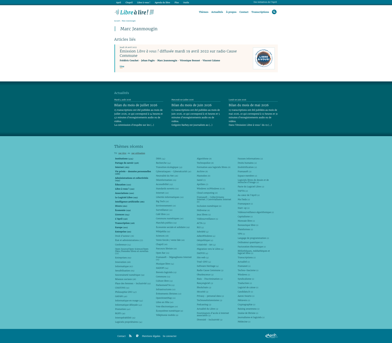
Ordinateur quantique (250, 242)
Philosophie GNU (126, 292)
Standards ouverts (167, 188)
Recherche (163, 162)
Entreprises (123, 257)
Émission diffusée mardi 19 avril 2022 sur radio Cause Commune (178, 53)
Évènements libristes (168, 293)
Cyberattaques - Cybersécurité (173, 171)
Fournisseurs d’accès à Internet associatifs (213, 314)
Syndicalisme (246, 278)
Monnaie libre (246, 220)
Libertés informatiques (169, 197)
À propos (231, 12)
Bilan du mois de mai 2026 (249, 105)
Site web (203, 257)
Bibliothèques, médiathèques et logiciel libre (254, 252)
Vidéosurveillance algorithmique (256, 212)
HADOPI (162, 268)
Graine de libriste (248, 313)
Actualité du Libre (207, 308)
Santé (201, 180)
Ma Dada (244, 199)
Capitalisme (245, 216)
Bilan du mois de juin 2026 (192, 105)
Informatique (124, 266)
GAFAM (121, 296)
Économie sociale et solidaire (173, 227)
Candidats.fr (245, 291)
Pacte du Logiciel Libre (251, 186)
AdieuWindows (206, 236)
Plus (177, 2)
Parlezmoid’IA (165, 285)
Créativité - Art (206, 244)
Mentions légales (151, 336)
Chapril (161, 244)
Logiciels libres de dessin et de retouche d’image (253, 181)
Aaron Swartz (246, 296)
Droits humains (247, 162)
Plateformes (245, 229)
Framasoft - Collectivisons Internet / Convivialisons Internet (214, 199)
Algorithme (204, 158)
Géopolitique (205, 240)
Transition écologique (169, 167)
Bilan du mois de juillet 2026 (135, 105)
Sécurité (202, 291)
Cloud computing (207, 192)
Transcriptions (260, 12)
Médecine (244, 321)
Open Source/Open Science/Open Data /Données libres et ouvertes (131, 251)
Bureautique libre (248, 225)
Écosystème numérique (169, 310)
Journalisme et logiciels (251, 317)
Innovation (123, 262)
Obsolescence (205, 274)
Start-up (243, 208)
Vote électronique (167, 306)
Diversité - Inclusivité (209, 319)
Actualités (217, 12)
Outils (186, 2)
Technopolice (205, 162)
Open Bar (162, 252)
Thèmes (203, 12)
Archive (202, 171)
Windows (244, 274)
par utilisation (138, 153)
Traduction (245, 283)
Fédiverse (203, 210)
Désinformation (166, 180)
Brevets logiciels (166, 272)
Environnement (166, 205)
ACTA (201, 223)
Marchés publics (166, 222)
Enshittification (247, 167)
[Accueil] (134, 12)
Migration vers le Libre (210, 249)
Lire (122, 66)
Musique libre (165, 263)
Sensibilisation (124, 270)
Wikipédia (163, 231)
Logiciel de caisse (248, 287)
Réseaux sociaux (125, 279)
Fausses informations (250, 158)
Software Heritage (208, 266)
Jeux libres (204, 214)
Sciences (162, 235)
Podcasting (204, 304)
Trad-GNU (204, 261)
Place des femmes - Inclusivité (133, 283)
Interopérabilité (125, 317)
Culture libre (164, 280)
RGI (200, 227)
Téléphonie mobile (167, 315)
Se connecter (170, 336)
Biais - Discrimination (210, 278)
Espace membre (247, 175)
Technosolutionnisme (209, 300)
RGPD (120, 313)
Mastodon (203, 175)
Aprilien (202, 184)
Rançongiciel (205, 283)
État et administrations (129, 240)
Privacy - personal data (210, 296)
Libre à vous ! (143, 2)
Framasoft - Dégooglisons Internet (174, 258)
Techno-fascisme (248, 270)
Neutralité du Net (167, 175)
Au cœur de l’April (249, 195)
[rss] (130, 336)
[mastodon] (137, 336)
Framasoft (244, 171)
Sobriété (202, 231)
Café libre (163, 214)
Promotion (122, 309)
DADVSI (202, 253)
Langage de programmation (253, 238)
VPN (241, 233)
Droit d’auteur (124, 236)
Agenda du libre (162, 2)
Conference (123, 244)
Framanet (244, 266)
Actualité (244, 261)
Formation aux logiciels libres (213, 167)
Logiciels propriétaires (128, 322)
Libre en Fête (164, 302)
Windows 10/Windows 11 (211, 188)
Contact (244, 12)
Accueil (117, 21)
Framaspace (245, 203)
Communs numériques (169, 218)
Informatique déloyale (128, 304)
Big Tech (162, 201)
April (118, 2)
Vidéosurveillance (207, 218)
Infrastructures (165, 289)
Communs (163, 276)
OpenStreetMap (165, 298)
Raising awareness (248, 308)
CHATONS (122, 287)
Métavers (244, 300)
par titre (122, 153)
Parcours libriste (166, 248)
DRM (160, 158)
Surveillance (164, 210)
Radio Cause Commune (210, 270)
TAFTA (243, 190)
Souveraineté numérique (129, 274)
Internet (162, 192)
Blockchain (204, 287)
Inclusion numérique (209, 206)
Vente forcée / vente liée (170, 240)
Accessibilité (164, 184)
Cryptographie (246, 304)
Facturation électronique (252, 246)
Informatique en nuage (129, 300)
